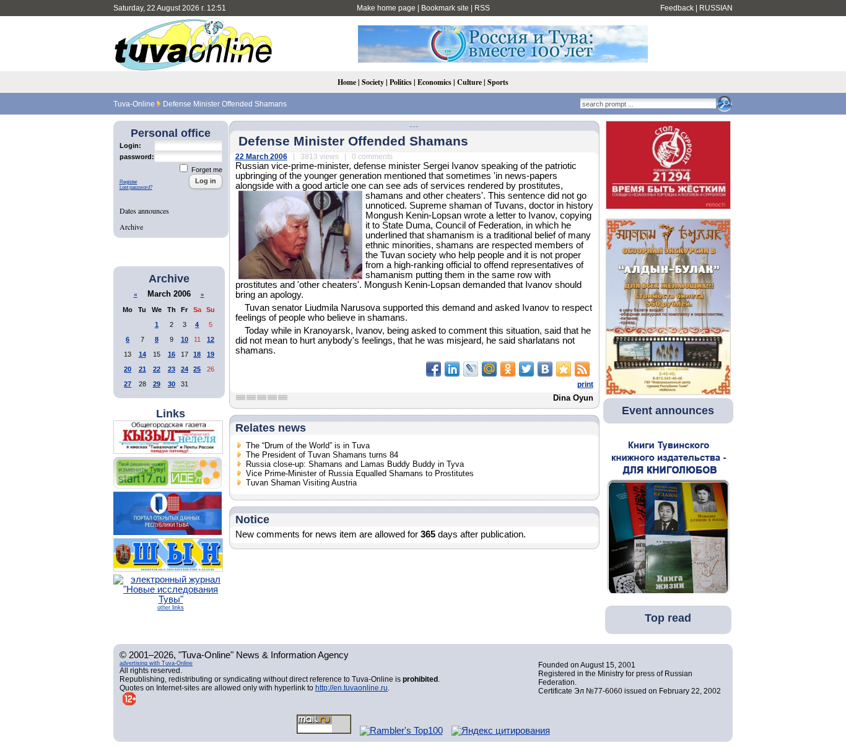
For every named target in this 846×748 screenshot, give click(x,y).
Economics (434, 82)
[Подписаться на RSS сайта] (582, 369)
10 (184, 339)
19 (210, 354)
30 (171, 384)
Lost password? (136, 187)
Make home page (386, 8)
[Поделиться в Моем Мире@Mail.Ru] (489, 369)
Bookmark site (445, 8)
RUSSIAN (716, 8)
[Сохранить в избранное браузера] (563, 369)
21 (142, 369)
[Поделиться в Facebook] (433, 369)
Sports (497, 82)
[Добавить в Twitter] (526, 369)
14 (142, 354)
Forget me (206, 169)
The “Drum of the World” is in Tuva (308, 445)
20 (127, 369)
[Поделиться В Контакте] (545, 369)
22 (156, 369)
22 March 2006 (261, 156)
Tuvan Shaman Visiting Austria (301, 482)
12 (210, 339)
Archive (131, 227)
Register (128, 182)
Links (170, 413)
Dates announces (144, 210)
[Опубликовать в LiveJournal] (470, 369)
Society (373, 82)
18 (197, 354)
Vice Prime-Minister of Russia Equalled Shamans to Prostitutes (360, 473)
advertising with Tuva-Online (156, 663)
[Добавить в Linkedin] (452, 369)
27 (127, 384)
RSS (482, 8)
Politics (401, 82)
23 (171, 369)
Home (347, 82)
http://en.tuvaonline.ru (351, 688)
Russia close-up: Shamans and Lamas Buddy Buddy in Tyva (355, 464)
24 (184, 369)
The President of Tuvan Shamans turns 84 (322, 454)
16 (171, 354)
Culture (469, 82)
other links (170, 607)
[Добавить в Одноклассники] (507, 369)
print (585, 384)
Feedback (677, 8)
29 (156, 384)
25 (197, 369)
